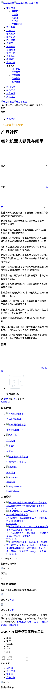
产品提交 (16, 72)
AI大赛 (15, 18)
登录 (6, 399)
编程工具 (10, 53)
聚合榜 (9, 674)
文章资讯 (10, 8)
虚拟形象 (10, 56)
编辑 (13, 584)
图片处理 (10, 37)
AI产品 (15, 21)
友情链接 (16, 82)
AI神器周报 (17, 24)
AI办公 (9, 668)
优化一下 (38, 622)
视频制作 (10, 59)
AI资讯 (15, 14)
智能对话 (10, 50)
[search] (27, 657)
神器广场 (10, 90)
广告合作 (29, 622)
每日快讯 (16, 78)
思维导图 (10, 46)
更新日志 (16, 11)
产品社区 (16, 75)
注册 (15, 399)
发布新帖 (5, 402)
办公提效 (10, 40)
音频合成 (10, 62)
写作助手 (10, 27)
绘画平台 (10, 30)
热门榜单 (16, 69)
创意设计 (10, 34)
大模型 (9, 43)
